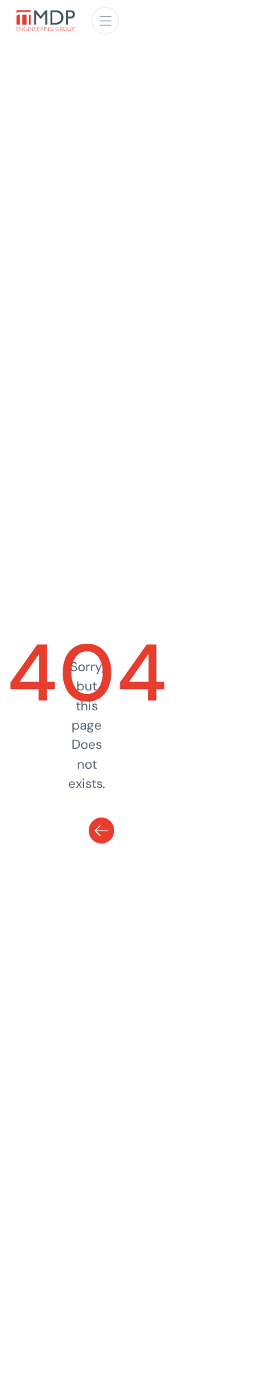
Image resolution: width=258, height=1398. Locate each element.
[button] (105, 20)
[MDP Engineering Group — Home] (46, 20)
